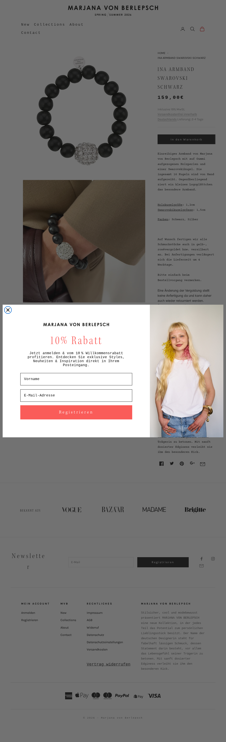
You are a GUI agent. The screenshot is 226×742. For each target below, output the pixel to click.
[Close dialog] (7, 310)
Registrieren (76, 412)
